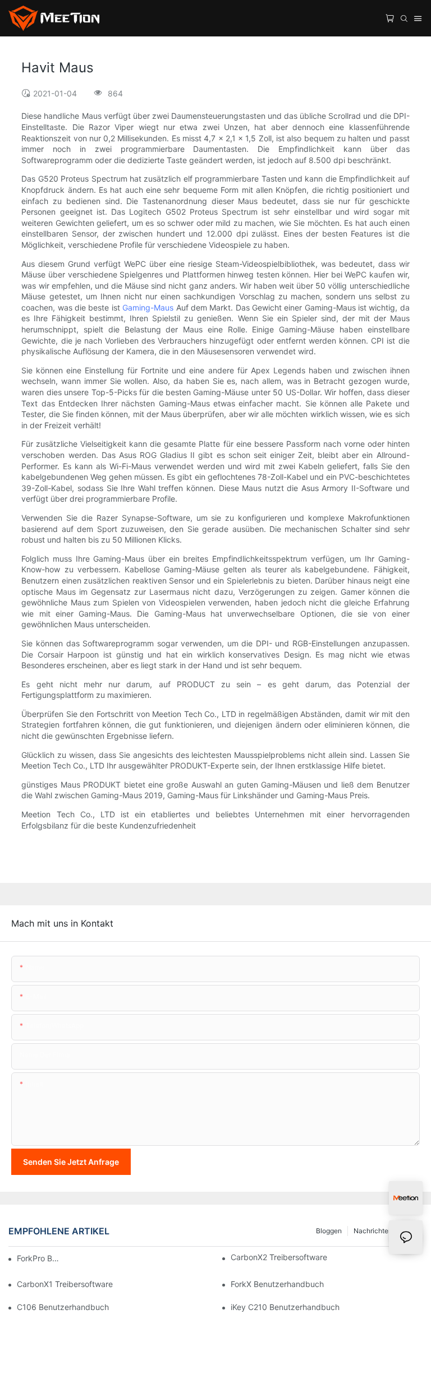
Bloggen (329, 1231)
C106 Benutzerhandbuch (63, 1307)
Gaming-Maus (149, 307)
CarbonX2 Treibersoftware (279, 1257)
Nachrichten (373, 1231)
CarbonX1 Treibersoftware (65, 1284)
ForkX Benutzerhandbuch (277, 1284)
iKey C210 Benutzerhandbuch (285, 1307)
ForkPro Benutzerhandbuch (40, 1258)
